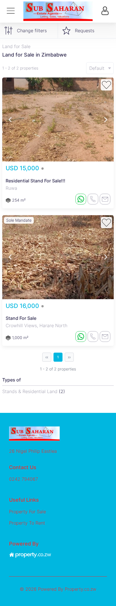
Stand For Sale (21, 318)
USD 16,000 (23, 305)
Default (96, 68)
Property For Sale (27, 511)
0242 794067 (23, 479)
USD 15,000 (23, 168)
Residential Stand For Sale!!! (35, 181)
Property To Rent (27, 523)
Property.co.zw (80, 589)
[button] (10, 119)
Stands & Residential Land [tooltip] (30, 391)
